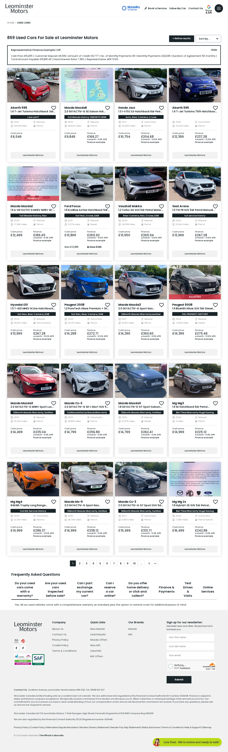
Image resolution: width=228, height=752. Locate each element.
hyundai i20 (19, 305)
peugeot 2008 (74, 305)
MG (130, 634)
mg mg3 (178, 403)
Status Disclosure (151, 727)
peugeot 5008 (182, 305)
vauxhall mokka (130, 206)
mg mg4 (16, 502)
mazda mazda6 (75, 108)
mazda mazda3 (129, 305)
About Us (57, 629)
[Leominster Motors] (19, 8)
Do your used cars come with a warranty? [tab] (25, 589)
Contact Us (195, 8)
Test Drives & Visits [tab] (188, 589)
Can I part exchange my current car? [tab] (84, 589)
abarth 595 (19, 108)
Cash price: (17, 133)
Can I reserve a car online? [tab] (110, 589)
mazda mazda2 (22, 206)
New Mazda (97, 629)
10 (134, 563)
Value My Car (177, 8)
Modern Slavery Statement (94, 727)
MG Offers (96, 656)
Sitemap (206, 727)
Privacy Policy (60, 639)
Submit (179, 679)
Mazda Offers (98, 639)
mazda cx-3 (73, 403)
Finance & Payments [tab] (167, 589)
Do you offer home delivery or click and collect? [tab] (138, 589)
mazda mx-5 (73, 502)
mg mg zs (179, 502)
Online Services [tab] (207, 589)
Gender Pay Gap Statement (125, 727)
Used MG (95, 650)
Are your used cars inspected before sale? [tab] (55, 589)
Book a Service (157, 8)
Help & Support (192, 727)
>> (155, 563)
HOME (10, 22)
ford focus (72, 206)
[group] (33, 85)
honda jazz (126, 108)
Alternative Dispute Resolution (62, 727)
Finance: (91, 133)
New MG (95, 645)
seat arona (180, 206)
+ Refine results (182, 38)
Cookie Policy (60, 645)
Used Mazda (98, 634)
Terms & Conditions (64, 650)
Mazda (132, 629)
